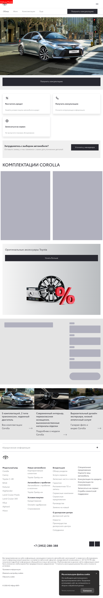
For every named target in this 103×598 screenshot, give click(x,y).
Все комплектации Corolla (12, 426)
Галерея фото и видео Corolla (79, 426)
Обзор (6, 11)
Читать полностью (68, 590)
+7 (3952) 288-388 (46, 545)
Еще (42, 11)
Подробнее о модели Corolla (48, 432)
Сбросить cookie (9, 577)
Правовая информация (12, 569)
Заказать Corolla (82, 11)
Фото (15, 11)
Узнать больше (51, 258)
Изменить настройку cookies (13, 573)
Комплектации (28, 11)
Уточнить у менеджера (85, 147)
